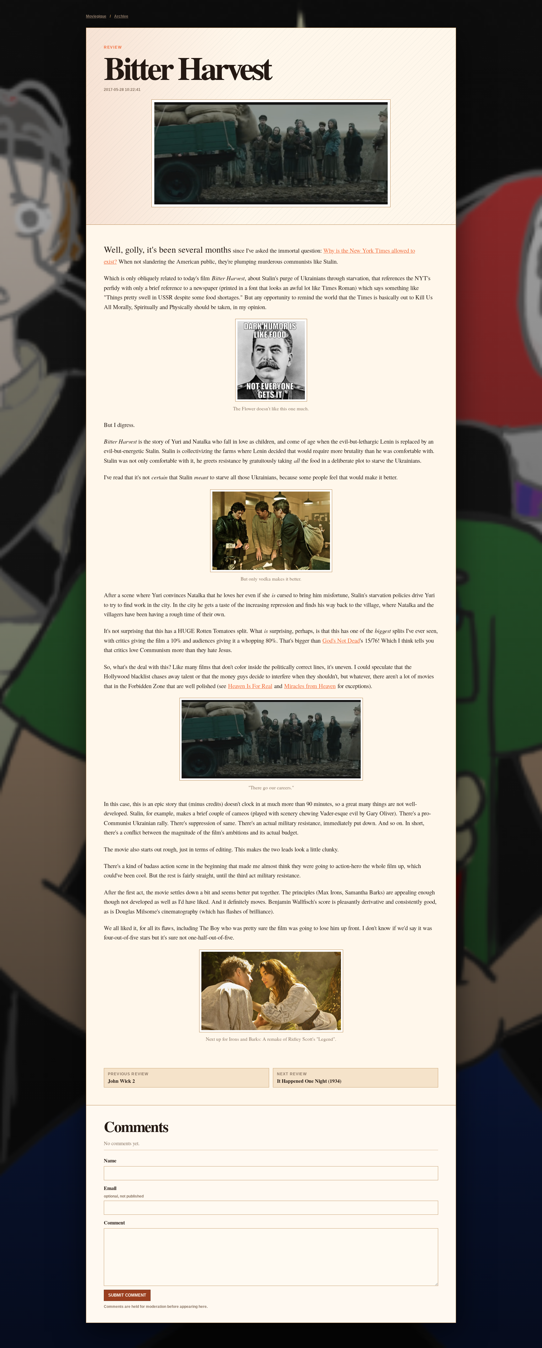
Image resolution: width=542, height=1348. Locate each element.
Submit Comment (127, 1295)
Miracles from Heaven (310, 686)
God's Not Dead (341, 640)
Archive (121, 16)
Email (124, 1191)
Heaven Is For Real (250, 686)
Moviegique (96, 16)
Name (110, 1160)
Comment (114, 1222)
